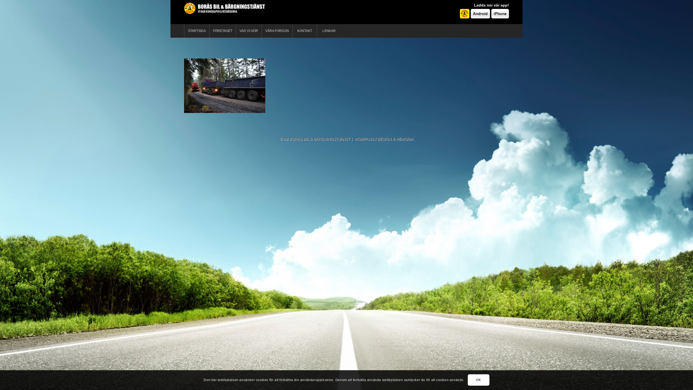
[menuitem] (196, 31)
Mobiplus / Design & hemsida (384, 139)
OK (478, 380)
